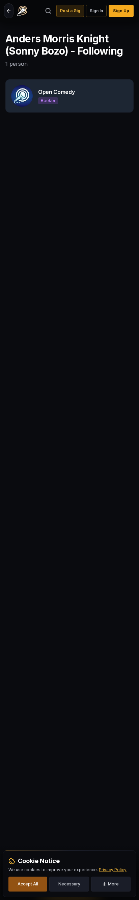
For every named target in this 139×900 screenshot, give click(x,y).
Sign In (96, 10)
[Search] (48, 10)
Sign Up (121, 10)
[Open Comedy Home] (22, 10)
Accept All (28, 883)
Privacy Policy (113, 869)
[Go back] (8, 10)
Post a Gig (70, 10)
